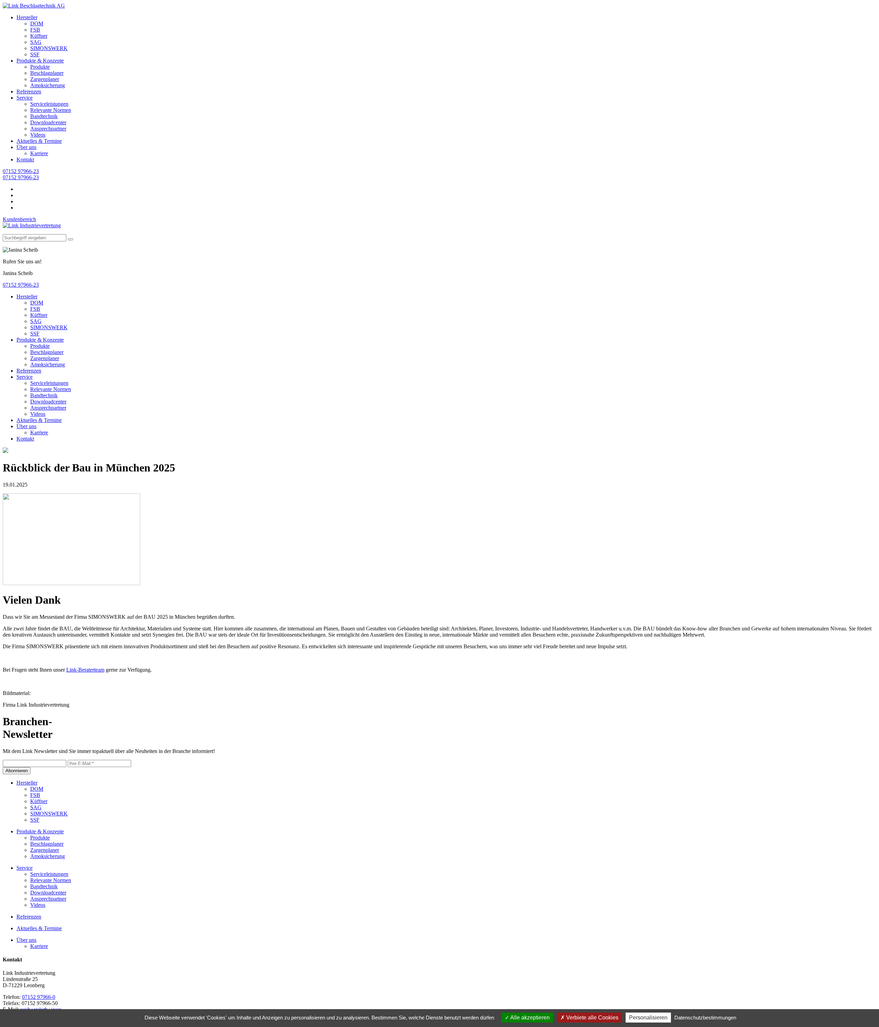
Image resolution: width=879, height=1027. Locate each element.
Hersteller (26, 17)
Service (24, 98)
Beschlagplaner (47, 73)
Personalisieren (648, 1017)
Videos (37, 135)
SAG (36, 42)
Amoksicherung (47, 85)
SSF (34, 54)
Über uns (26, 147)
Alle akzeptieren (529, 1017)
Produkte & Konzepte (40, 61)
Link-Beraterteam (85, 670)
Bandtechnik (44, 116)
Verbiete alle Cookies (591, 1017)
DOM (36, 23)
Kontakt (25, 159)
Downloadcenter (48, 122)
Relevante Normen (50, 110)
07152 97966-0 (38, 997)
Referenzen (28, 91)
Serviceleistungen (49, 104)
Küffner (38, 36)
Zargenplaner (44, 79)
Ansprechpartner (48, 129)
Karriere (39, 153)
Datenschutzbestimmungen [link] (705, 1017)
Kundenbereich (19, 219)
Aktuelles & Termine (39, 141)
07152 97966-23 (21, 171)
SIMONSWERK (49, 48)
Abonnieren (16, 770)
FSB (35, 30)
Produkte (40, 67)
